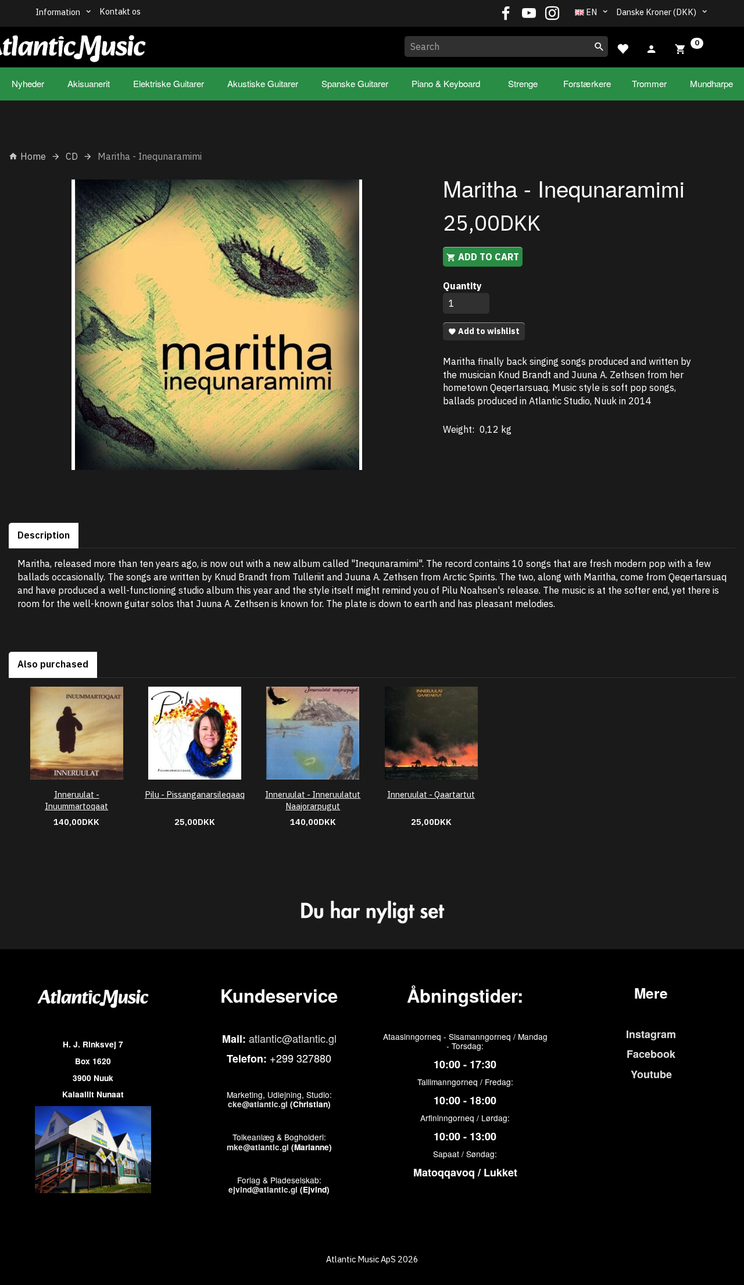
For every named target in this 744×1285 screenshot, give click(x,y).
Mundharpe (711, 83)
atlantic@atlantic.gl (293, 1038)
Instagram (651, 1034)
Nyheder (28, 83)
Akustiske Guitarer (262, 83)
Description (43, 535)
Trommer (649, 83)
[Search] (599, 46)
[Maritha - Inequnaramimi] (217, 325)
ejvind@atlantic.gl (263, 1189)
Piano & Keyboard (446, 83)
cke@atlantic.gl (258, 1104)
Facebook (651, 1053)
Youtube (651, 1074)
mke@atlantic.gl (258, 1147)
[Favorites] (622, 47)
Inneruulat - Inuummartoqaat (76, 800)
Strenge (523, 83)
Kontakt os (120, 11)
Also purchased (52, 664)
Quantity (462, 286)
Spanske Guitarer (354, 83)
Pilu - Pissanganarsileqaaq (195, 794)
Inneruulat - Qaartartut (431, 794)
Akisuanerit (88, 83)
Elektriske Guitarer (168, 83)
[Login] (651, 47)
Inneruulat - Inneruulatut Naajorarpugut (312, 800)
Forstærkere (587, 83)
